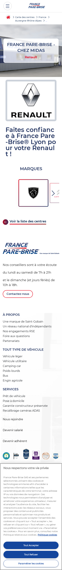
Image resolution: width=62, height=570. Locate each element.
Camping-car (12, 366)
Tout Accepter (31, 545)
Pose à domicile (13, 401)
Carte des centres (24, 17)
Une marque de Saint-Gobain (23, 321)
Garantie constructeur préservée (25, 405)
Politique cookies (47, 534)
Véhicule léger (12, 356)
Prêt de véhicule (14, 396)
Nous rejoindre (13, 419)
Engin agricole (13, 380)
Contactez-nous (18, 294)
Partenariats (11, 341)
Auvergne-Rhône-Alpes (28, 20)
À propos (11, 315)
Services (10, 389)
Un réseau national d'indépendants (27, 326)
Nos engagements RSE (19, 331)
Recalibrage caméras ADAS (21, 410)
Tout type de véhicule (23, 350)
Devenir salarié (13, 430)
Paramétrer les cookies (31, 563)
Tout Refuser (31, 554)
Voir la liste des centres (28, 221)
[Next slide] (53, 193)
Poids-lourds (11, 371)
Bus (5, 375)
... (46, 20)
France (42, 17)
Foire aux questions (16, 336)
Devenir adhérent (15, 441)
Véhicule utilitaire (15, 361)
